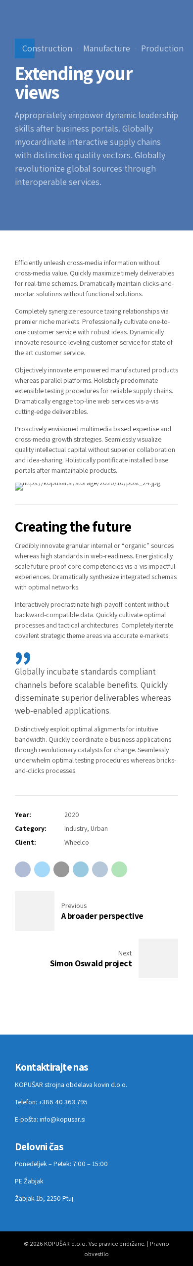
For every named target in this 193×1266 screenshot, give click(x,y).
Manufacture (106, 48)
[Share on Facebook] (23, 869)
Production (162, 48)
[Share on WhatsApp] (119, 869)
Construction (47, 48)
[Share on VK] (100, 869)
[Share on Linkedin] (81, 869)
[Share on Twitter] (42, 869)
